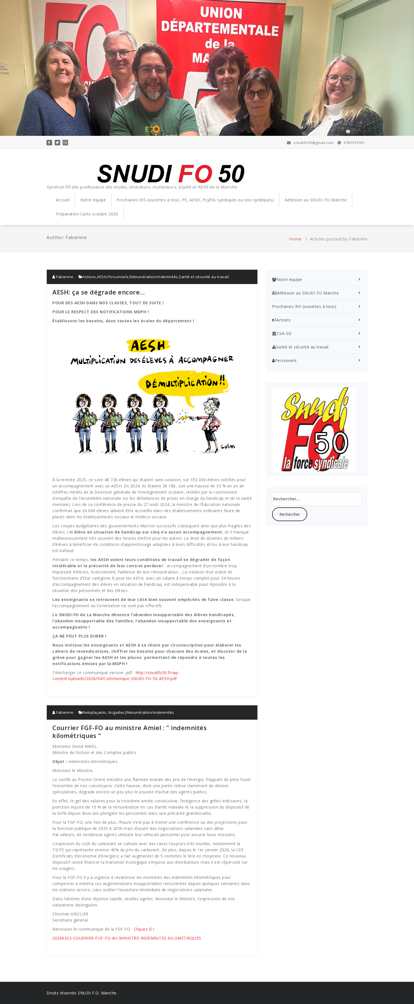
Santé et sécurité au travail (204, 276)
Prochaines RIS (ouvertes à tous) (304, 306)
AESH (101, 276)
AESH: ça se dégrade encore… (98, 292)
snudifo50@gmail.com (313, 142)
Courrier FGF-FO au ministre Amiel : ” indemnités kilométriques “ (129, 731)
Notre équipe (93, 199)
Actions (89, 276)
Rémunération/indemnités (154, 276)
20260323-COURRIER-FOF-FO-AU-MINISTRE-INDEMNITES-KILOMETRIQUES (126, 938)
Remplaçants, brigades (104, 712)
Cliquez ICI (144, 929)
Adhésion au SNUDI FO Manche (316, 199)
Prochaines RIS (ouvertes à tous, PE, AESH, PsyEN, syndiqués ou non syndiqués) (195, 199)
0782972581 (354, 142)
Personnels (118, 276)
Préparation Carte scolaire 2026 (87, 214)
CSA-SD (284, 333)
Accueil (63, 199)
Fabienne (64, 276)
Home (295, 239)
